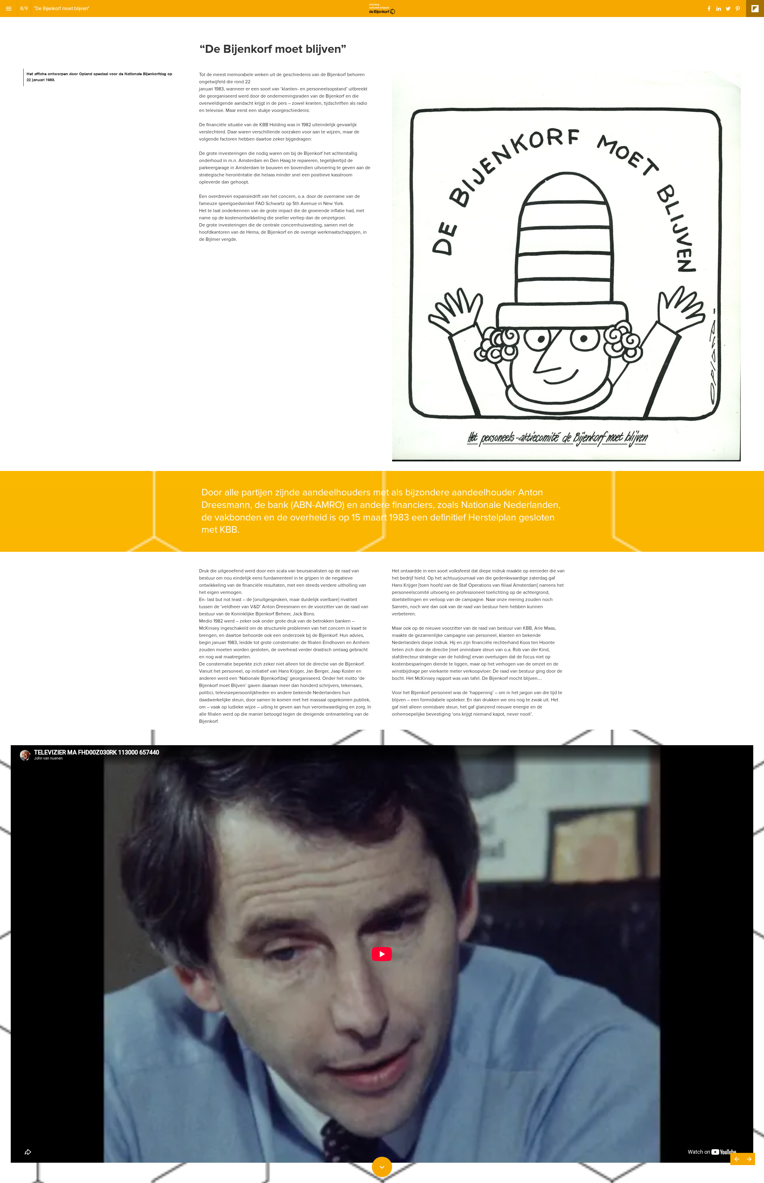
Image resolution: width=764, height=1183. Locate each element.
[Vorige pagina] (736, 1159)
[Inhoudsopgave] (8, 8)
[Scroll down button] (382, 1167)
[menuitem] (709, 8)
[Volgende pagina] (749, 1159)
